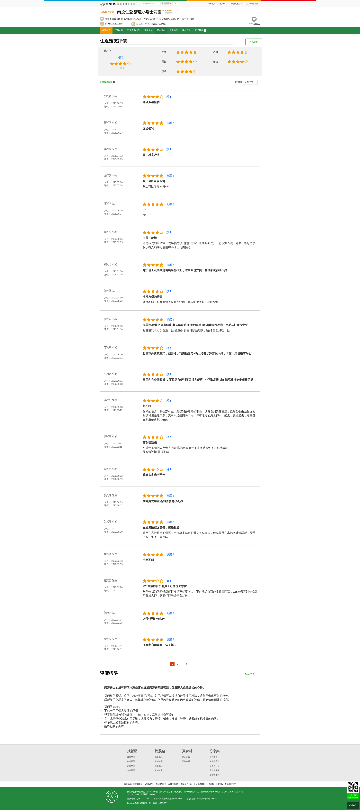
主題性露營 (214, 775)
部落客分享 (214, 766)
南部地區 (131, 766)
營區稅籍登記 (230, 784)
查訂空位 (106, 30)
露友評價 (161, 30)
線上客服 (219, 784)
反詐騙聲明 (149, 784)
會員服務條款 (160, 784)
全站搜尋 (165, 3)
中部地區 (131, 761)
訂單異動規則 (133, 30)
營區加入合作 (186, 784)
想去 (257, 24)
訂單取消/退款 (252, 4)
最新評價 (249, 82)
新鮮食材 (186, 761)
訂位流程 (210, 784)
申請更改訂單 (236, 4)
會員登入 (223, 4)
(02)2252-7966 (143, 799)
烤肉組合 (186, 757)
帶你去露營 (214, 761)
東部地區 (131, 770)
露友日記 (186, 30)
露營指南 (213, 757)
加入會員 (211, 4)
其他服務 (148, 30)
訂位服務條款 (199, 784)
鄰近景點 (200, 30)
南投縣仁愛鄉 (107, 12)
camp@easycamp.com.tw (207, 799)
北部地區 (131, 757)
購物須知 (128, 784)
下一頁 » (185, 664)
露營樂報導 (214, 770)
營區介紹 (119, 30)
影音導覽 (173, 30)
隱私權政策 (138, 784)
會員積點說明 (173, 784)
